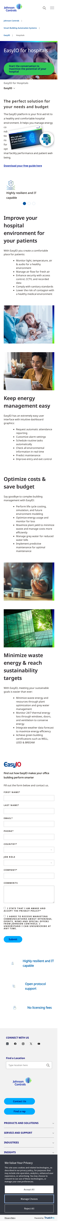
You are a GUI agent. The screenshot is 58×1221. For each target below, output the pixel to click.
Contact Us (19, 1101)
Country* (10, 844)
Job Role (9, 857)
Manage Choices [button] (29, 1198)
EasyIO (7, 35)
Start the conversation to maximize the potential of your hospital (27, 68)
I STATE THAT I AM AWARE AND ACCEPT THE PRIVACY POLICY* (25, 909)
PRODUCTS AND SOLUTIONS (21, 1123)
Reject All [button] (29, 1208)
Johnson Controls (11, 20)
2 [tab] (29, 203)
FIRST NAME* (12, 792)
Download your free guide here (23, 165)
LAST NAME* (11, 805)
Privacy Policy (10, 1218)
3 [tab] (33, 203)
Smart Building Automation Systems (20, 28)
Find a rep (20, 1111)
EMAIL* (8, 818)
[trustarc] (49, 1218)
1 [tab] (24, 203)
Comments (11, 883)
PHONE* (9, 831)
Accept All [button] (29, 1189)
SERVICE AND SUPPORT (18, 1132)
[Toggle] (52, 8)
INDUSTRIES (11, 1142)
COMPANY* (10, 870)
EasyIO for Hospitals (16, 83)
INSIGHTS (10, 1152)
